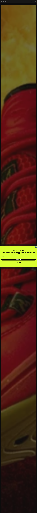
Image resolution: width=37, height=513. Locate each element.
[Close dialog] (36, 247)
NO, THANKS (18, 262)
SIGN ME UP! (18, 259)
